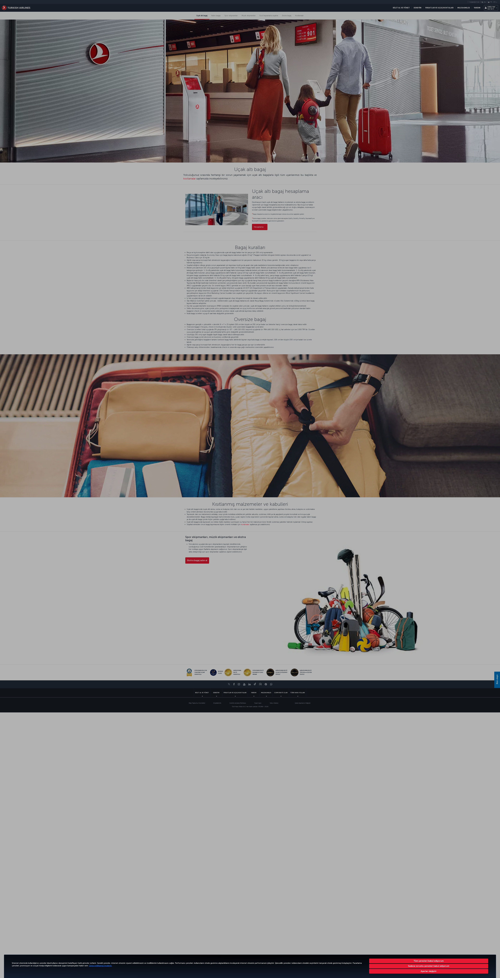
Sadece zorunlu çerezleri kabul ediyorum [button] (428, 966)
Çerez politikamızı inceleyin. (100, 966)
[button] (428, 971)
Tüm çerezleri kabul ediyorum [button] (429, 961)
